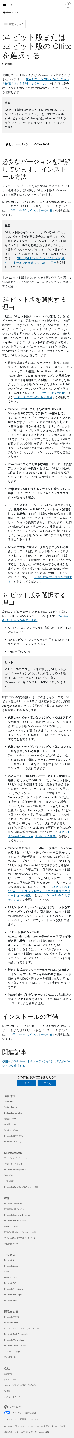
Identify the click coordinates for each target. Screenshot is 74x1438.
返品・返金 (9, 1175)
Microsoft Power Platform (15, 1345)
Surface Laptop (10, 1107)
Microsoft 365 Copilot (13, 1294)
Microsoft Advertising (13, 1288)
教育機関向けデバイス (14, 1209)
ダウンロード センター (14, 1163)
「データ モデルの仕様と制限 (33, 397)
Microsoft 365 (10, 1283)
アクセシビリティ (12, 1396)
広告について (27, 1431)
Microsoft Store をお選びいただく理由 (21, 1186)
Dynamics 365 (10, 1277)
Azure (6, 1271)
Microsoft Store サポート (15, 1169)
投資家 (7, 1391)
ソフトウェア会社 (12, 1351)
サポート (8, 12)
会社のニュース (11, 1379)
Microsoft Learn (11, 1322)
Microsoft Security (12, 1265)
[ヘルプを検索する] (13, 5)
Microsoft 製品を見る (13, 1135)
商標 (16, 1431)
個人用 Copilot (10, 1124)
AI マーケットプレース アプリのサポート (22, 1328)
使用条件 (8, 1431)
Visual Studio (10, 1357)
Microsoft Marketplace (14, 1339)
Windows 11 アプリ (12, 1141)
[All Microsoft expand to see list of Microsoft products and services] (4, 5)
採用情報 (8, 1373)
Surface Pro (9, 1101)
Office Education (11, 1226)
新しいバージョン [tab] (17, 144)
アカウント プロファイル (15, 1158)
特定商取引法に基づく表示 (53, 1426)
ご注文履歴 (9, 1181)
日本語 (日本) (15, 1406)
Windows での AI (11, 1130)
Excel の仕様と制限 (53, 393)
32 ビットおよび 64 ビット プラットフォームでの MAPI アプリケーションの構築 (39, 891)
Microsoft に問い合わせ (14, 1426)
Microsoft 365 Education (15, 1220)
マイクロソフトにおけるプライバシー (21, 1385)
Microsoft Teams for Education (17, 1214)
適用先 (8, 63)
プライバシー (33, 1426)
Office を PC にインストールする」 (33, 210)
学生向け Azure (11, 1243)
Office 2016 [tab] (41, 144)
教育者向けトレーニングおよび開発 (20, 1232)
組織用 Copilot (10, 1118)
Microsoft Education (13, 1203)
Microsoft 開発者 (11, 1317)
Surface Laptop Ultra (13, 1112)
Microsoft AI (9, 1260)
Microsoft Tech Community (16, 1334)
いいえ (46, 1083)
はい (26, 1083)
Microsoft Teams (11, 1300)
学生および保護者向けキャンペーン (20, 1237)
